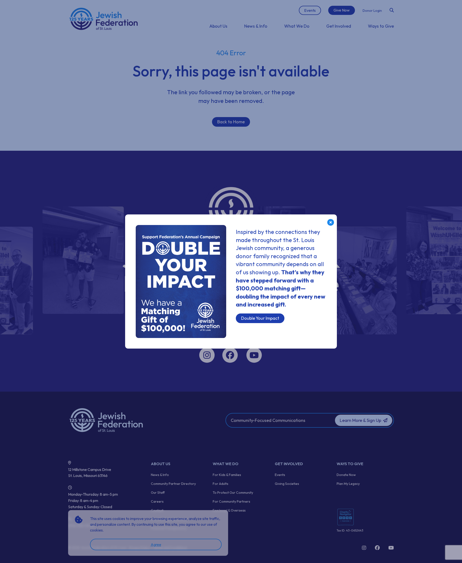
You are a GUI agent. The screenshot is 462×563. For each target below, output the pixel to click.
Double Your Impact (260, 318)
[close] (330, 222)
